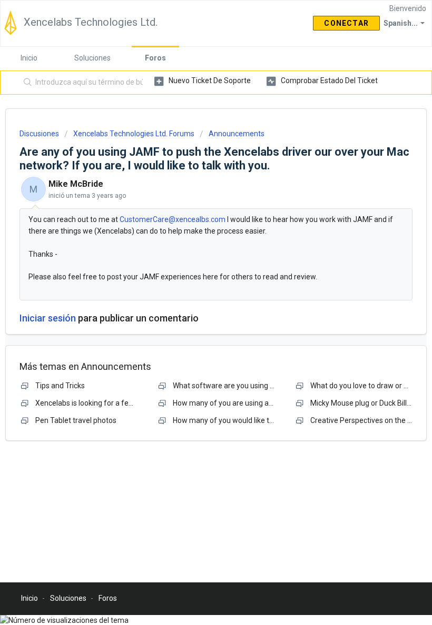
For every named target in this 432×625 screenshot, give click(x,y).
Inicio (29, 58)
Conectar (346, 23)
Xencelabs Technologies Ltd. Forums (133, 133)
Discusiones (39, 133)
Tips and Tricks (60, 385)
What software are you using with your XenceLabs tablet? (268, 385)
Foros (155, 58)
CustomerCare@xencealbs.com (172, 219)
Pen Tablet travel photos (75, 420)
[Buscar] (25, 82)
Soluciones (92, 58)
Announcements (236, 133)
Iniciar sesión (47, 318)
